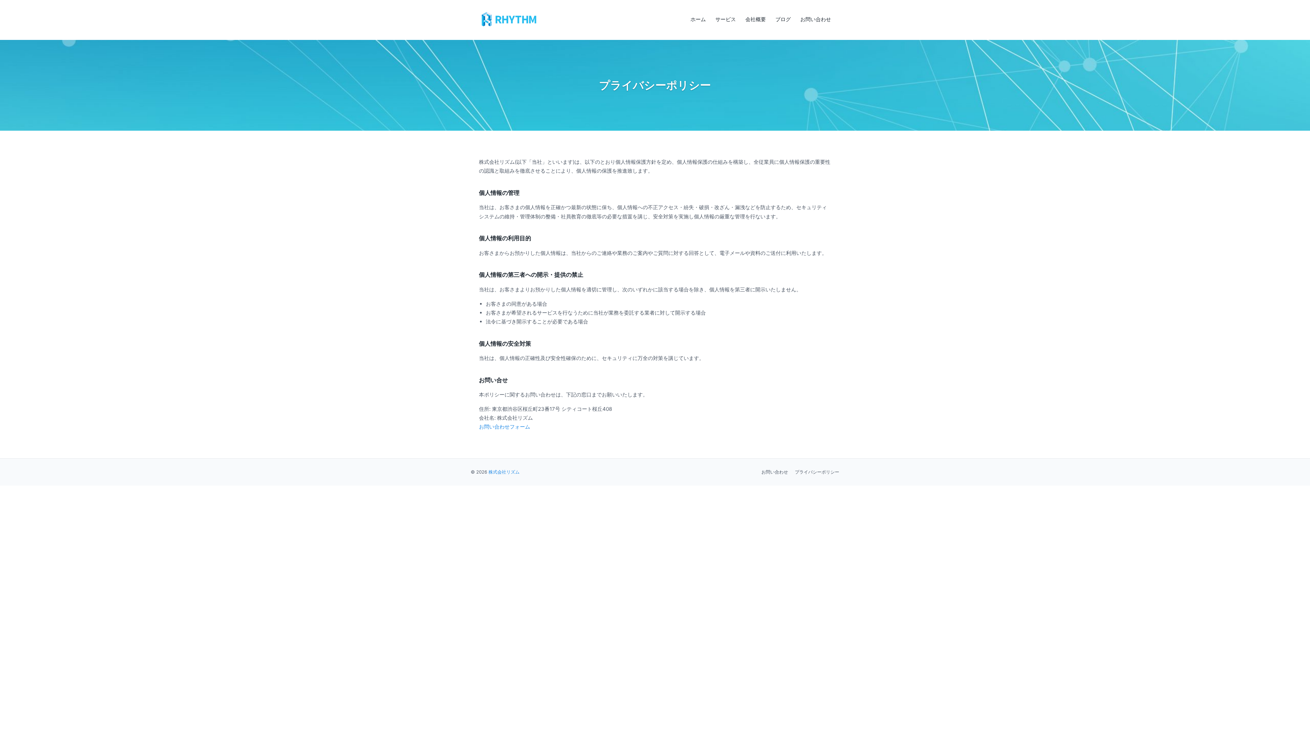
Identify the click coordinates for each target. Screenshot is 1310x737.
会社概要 (755, 19)
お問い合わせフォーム (504, 426)
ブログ (783, 19)
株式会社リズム (504, 472)
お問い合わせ (815, 19)
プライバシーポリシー (817, 472)
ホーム (698, 19)
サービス (725, 19)
